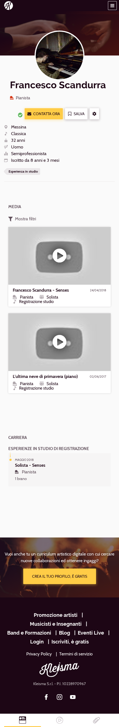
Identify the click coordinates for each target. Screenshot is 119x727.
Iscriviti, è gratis (70, 642)
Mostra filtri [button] (25, 218)
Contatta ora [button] (46, 113)
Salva (79, 113)
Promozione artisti (55, 615)
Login (37, 642)
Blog (64, 633)
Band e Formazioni (29, 633)
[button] (112, 5)
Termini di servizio (76, 654)
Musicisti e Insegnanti (56, 624)
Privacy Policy (39, 654)
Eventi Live (91, 633)
